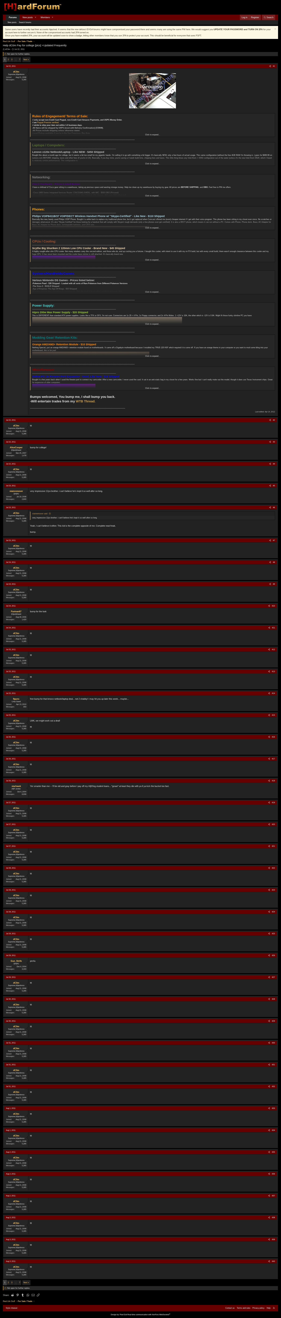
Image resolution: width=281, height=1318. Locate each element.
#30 (273, 1043)
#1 (274, 66)
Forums (13, 17)
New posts (28, 17)
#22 (273, 868)
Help (268, 1308)
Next (25, 59)
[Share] (270, 66)
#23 (273, 890)
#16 (273, 737)
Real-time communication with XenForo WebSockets (148, 1315)
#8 (274, 562)
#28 (273, 999)
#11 (273, 628)
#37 (273, 1196)
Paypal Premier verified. (48, 122)
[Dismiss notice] (275, 29)
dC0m (7, 49)
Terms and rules (243, 1308)
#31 (273, 1065)
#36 (273, 1174)
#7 (274, 540)
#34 (273, 1130)
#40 (273, 1261)
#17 (273, 759)
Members (45, 17)
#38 (273, 1218)
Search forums (25, 22)
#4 (274, 464)
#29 (273, 1021)
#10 (273, 606)
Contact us (230, 1308)
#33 (273, 1108)
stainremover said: (40, 513)
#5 (274, 486)
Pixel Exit (123, 1315)
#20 (273, 824)
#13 (273, 671)
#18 (273, 781)
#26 (273, 955)
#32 (273, 1086)
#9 (274, 584)
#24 (273, 912)
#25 (273, 934)
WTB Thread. (85, 401)
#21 (273, 846)
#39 (273, 1239)
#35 (273, 1152)
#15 (273, 715)
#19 (273, 803)
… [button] (16, 59)
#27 (273, 977)
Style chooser (11, 1308)
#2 (274, 420)
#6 (274, 507)
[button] (35, 17)
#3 (274, 442)
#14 (273, 693)
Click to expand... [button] (152, 135)
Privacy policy (258, 1308)
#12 (273, 650)
